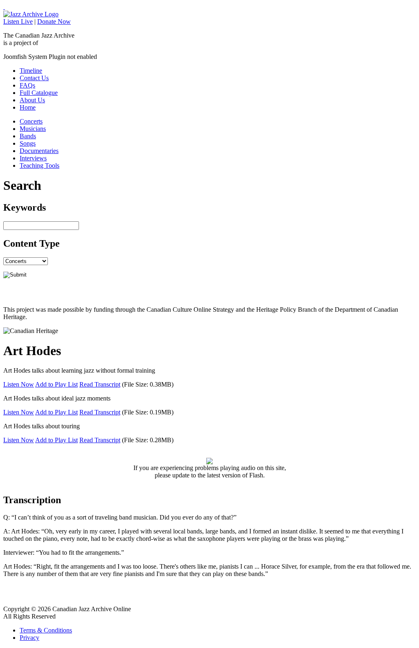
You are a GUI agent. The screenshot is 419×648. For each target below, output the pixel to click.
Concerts (31, 121)
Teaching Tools (39, 165)
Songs (28, 143)
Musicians (33, 128)
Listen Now (18, 384)
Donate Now (54, 21)
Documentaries (39, 150)
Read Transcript (99, 384)
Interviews (33, 158)
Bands (28, 136)
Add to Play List (56, 384)
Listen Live (18, 21)
